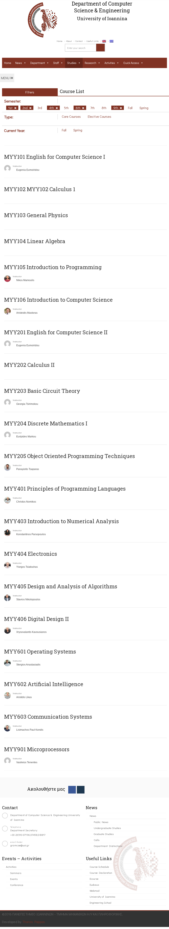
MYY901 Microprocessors (36, 749)
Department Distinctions (108, 846)
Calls (96, 840)
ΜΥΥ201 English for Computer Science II (56, 332)
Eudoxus (94, 884)
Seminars (15, 873)
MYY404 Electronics (30, 553)
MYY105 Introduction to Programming (53, 267)
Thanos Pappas (33, 922)
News (18, 63)
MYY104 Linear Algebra (34, 241)
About (69, 40)
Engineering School (100, 902)
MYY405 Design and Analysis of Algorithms (60, 586)
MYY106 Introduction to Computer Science (58, 299)
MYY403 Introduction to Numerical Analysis (61, 521)
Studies (71, 63)
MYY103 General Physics (36, 215)
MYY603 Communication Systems (48, 716)
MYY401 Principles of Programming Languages (65, 488)
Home (59, 40)
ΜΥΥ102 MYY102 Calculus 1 (39, 189)
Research (90, 63)
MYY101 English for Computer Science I (54, 156)
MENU (5, 78)
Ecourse (94, 878)
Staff (56, 63)
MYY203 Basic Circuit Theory (42, 390)
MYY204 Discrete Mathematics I (45, 423)
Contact (79, 40)
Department (37, 63)
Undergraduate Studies (107, 828)
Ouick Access (131, 63)
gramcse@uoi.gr (19, 845)
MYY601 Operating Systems (40, 651)
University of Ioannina (102, 896)
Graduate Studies (104, 834)
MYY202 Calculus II (29, 364)
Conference (16, 885)
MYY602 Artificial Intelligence (43, 684)
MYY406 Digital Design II (36, 618)
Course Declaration (101, 872)
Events (14, 879)
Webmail (95, 890)
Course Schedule (99, 866)
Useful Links (92, 40)
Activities (109, 63)
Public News (101, 822)
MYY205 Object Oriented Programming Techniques (69, 455)
